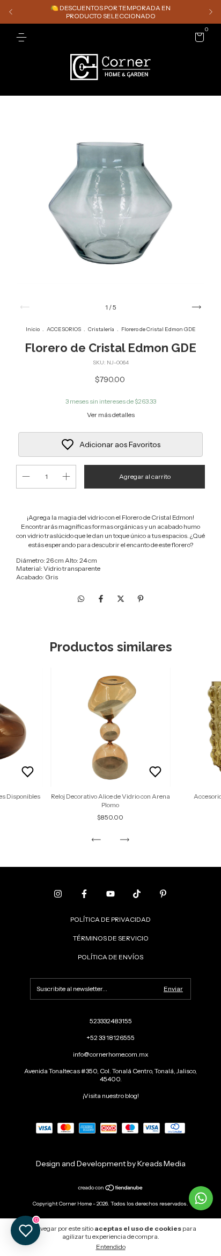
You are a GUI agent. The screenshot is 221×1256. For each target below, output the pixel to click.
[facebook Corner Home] (84, 893)
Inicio (33, 329)
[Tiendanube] (110, 1189)
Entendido (111, 1247)
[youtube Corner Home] (110, 893)
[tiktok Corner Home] (136, 893)
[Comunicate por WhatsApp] (201, 1198)
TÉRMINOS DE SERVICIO (111, 938)
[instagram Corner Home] (58, 893)
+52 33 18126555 (110, 1037)
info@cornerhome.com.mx (111, 1054)
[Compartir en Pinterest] (140, 599)
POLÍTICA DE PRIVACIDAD (110, 919)
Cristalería (101, 329)
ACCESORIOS (64, 329)
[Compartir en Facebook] (101, 599)
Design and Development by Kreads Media (111, 1163)
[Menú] (23, 37)
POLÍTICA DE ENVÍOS (110, 957)
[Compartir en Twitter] (121, 599)
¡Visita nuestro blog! (111, 1096)
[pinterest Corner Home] (163, 893)
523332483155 (111, 1021)
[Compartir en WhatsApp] (81, 599)
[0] (197, 39)
